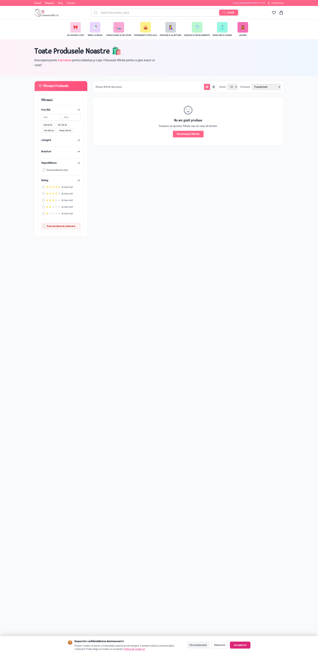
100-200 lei (49, 130)
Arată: (222, 87)
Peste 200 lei (65, 130)
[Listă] (214, 87)
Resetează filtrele (188, 134)
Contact (71, 3)
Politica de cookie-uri (134, 649)
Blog (60, 3)
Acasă (37, 3)
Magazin (49, 3)
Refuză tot (219, 645)
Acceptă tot (240, 645)
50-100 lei (62, 125)
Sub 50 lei (48, 125)
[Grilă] (207, 87)
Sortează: (245, 87)
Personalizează (198, 645)
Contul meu (277, 3)
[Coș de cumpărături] (281, 12)
